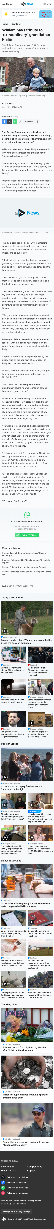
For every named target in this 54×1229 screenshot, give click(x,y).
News (5, 24)
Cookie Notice (19, 1204)
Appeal (31, 1170)
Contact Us (6, 1204)
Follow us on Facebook (17, 1182)
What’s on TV (8, 1170)
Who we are (6, 1200)
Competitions (34, 1166)
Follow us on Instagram (17, 1193)
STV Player (7, 1166)
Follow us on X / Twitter (17, 1177)
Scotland (16, 24)
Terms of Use (20, 1200)
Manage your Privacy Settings (16, 1211)
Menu (9, 4)
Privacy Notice (34, 1200)
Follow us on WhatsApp (17, 1188)
